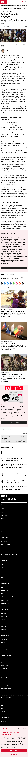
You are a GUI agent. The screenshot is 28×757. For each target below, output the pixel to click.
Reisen (2, 702)
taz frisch (3, 642)
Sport (2, 521)
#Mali (7, 274)
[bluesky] (12, 499)
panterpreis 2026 (5, 603)
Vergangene (4, 668)
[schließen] (26, 728)
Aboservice (3, 725)
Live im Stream (4, 665)
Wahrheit (3, 531)
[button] (26, 2)
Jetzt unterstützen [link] (14, 268)
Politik (2, 509)
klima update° (4, 619)
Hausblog (3, 567)
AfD (2, 551)
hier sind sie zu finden (20, 441)
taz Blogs (3, 682)
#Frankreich (11, 274)
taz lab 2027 (4, 672)
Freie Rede (3, 626)
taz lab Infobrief (4, 649)
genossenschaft (5, 590)
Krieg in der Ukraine (5, 544)
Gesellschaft (4, 515)
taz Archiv (3, 691)
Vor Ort (2, 662)
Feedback (3, 721)
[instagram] (15, 499)
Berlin (2, 525)
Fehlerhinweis (17, 278)
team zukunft (4, 639)
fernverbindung (4, 616)
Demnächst (3, 659)
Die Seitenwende (5, 570)
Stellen (2, 574)
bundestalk (3, 613)
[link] (4, 5)
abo (2, 587)
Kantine (2, 705)
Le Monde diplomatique (6, 688)
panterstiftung (4, 600)
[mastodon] (9, 499)
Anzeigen (3, 711)
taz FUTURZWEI (4, 685)
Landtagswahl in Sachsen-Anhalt (9, 554)
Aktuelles (3, 564)
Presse (2, 577)
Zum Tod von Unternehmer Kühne (9, 548)
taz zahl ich (3, 593)
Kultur (2, 518)
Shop (2, 708)
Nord (2, 528)
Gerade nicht (21, 728)
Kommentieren (10, 278)
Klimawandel (4, 541)
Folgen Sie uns (4, 499)
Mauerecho (3, 623)
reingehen (3, 629)
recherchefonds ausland (7, 597)
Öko (2, 512)
